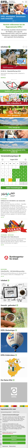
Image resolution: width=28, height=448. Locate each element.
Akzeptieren (14, 436)
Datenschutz (12, 446)
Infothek (4, 47)
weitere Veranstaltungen (13, 188)
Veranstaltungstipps (10, 156)
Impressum (5, 446)
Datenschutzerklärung (7, 433)
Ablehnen (14, 439)
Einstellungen (14, 443)
